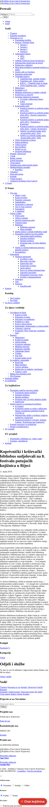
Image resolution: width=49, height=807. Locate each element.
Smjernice (19, 279)
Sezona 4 (23, 51)
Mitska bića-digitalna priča (20, 374)
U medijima (19, 211)
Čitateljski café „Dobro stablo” (32, 81)
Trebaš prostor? (16, 179)
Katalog (8, 288)
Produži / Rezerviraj (18, 154)
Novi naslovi (15, 298)
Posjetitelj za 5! (21, 90)
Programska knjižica (23, 40)
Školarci (13, 335)
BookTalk (19, 362)
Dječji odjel (19, 216)
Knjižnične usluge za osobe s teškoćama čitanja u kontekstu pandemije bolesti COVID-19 (31, 410)
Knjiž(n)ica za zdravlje (24, 95)
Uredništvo (21, 771)
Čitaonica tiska (21, 223)
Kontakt (13, 176)
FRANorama (15, 376)
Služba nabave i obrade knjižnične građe (31, 232)
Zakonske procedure (28, 272)
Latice (22, 101)
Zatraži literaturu (16, 160)
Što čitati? (14, 300)
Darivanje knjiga (16, 174)
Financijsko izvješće (28, 266)
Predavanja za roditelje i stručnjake (29, 369)
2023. (22, 58)
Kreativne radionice (23, 344)
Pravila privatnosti (34, 771)
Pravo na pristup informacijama (32, 270)
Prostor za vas (20, 149)
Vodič (7, 24)
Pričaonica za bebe (22, 317)
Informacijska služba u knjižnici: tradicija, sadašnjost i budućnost (31, 416)
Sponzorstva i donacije (24, 204)
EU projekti (9, 429)
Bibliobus (19, 225)
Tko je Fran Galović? (23, 207)
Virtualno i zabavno (23, 328)
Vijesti (7, 21)
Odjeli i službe (15, 213)
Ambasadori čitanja (22, 54)
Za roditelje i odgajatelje (19, 360)
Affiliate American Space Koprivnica (29, 61)
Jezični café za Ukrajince (25, 72)
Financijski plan (26, 263)
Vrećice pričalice (21, 367)
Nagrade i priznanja (23, 200)
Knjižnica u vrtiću (22, 322)
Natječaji (18, 284)
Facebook (4, 648)
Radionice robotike (22, 349)
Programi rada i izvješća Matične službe (30, 399)
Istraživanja (19, 402)
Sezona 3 (23, 49)
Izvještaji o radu (26, 259)
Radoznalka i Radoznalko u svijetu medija (31, 326)
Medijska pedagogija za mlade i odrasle (30, 92)
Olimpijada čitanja (22, 351)
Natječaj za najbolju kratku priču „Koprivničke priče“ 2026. (33, 136)
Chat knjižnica (34, 801)
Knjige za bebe (21, 315)
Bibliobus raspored (27, 227)
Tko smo (13, 193)
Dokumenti (14, 254)
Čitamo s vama (21, 372)
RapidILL (19, 170)
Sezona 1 (23, 45)
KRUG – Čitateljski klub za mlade (33, 83)
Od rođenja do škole (18, 312)
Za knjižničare (10, 381)
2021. (22, 56)
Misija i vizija (20, 195)
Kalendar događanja (18, 36)
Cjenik (12, 156)
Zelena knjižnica (21, 142)
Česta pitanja (15, 163)
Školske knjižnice (27, 241)
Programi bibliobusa (23, 151)
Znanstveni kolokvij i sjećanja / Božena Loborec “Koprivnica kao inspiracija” (30, 421)
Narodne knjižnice (27, 238)
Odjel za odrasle (21, 218)
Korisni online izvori (23, 358)
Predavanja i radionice (24, 65)
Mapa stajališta (26, 229)
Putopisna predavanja (23, 74)
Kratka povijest (21, 198)
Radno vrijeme (16, 158)
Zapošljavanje (25, 286)
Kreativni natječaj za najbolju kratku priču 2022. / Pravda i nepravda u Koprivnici (34, 115)
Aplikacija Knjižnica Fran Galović (23, 181)
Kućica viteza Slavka (23, 324)
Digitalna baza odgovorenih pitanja (24, 165)
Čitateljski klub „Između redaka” (33, 79)
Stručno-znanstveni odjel (25, 220)
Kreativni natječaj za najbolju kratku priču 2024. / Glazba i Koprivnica (34, 127)
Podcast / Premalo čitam (24, 42)
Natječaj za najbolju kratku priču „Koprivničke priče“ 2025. (33, 132)
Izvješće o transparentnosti (30, 277)
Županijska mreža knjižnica (31, 236)
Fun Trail (18, 356)
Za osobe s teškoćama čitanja (31, 99)
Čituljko (18, 353)
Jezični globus (20, 342)
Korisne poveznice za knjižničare (23, 424)
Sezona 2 (23, 47)
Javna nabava (25, 268)
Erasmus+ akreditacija (19, 441)
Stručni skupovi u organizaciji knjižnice (25, 404)
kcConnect (19, 406)
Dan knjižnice (20, 147)
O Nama (8, 183)
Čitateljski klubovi (22, 76)
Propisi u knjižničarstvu (19, 427)
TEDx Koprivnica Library (25, 140)
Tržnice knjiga (20, 145)
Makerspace (20, 88)
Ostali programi (26, 104)
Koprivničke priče (22, 106)
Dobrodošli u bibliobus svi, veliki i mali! (26, 439)
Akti (17, 282)
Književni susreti (21, 340)
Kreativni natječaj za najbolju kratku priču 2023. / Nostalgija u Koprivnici (34, 122)
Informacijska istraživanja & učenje (29, 63)
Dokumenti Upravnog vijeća (31, 275)
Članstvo (13, 33)
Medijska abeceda (22, 347)
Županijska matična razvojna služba (29, 234)
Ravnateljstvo (20, 252)
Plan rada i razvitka (27, 261)
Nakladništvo (20, 202)
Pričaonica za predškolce (25, 319)
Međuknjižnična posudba (20, 167)
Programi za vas (16, 38)
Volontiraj (14, 172)
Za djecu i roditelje (12, 303)
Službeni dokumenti (23, 257)
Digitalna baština (11, 378)
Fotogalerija (19, 209)
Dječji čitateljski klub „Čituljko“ (32, 86)
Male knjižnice (21, 365)
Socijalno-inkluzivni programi (27, 97)
